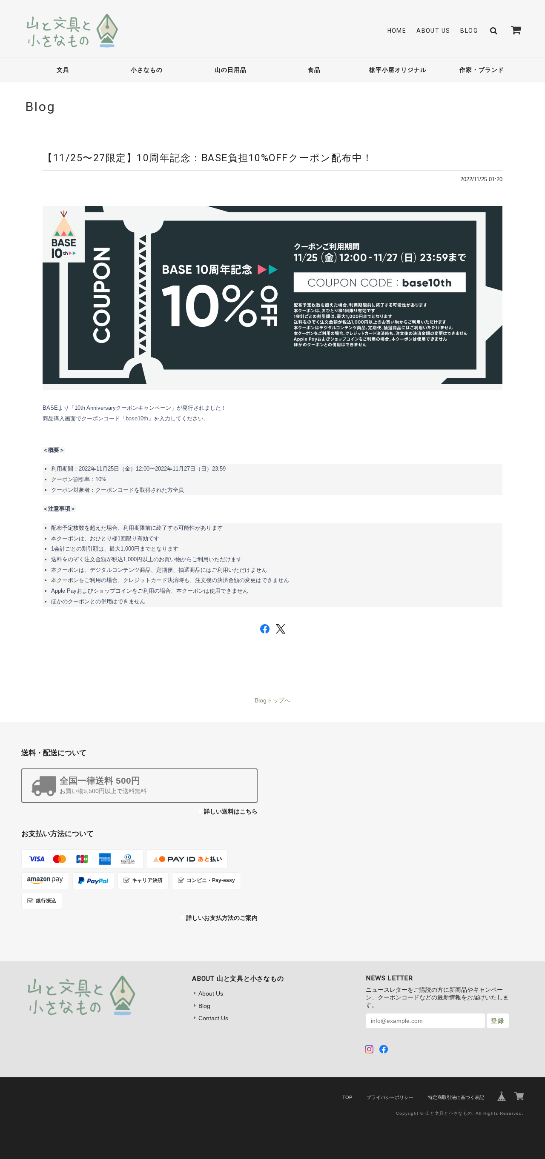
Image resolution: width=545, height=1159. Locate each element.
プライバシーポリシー (390, 1097)
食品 (314, 69)
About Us (433, 30)
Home (397, 30)
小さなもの (147, 69)
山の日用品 (231, 69)
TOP (347, 1097)
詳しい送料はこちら (231, 811)
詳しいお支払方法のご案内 (222, 917)
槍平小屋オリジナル (398, 69)
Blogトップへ (272, 700)
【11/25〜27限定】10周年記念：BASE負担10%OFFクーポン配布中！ (208, 158)
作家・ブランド (481, 69)
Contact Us (213, 1018)
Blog (469, 30)
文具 (63, 69)
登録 (498, 1020)
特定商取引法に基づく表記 (456, 1097)
